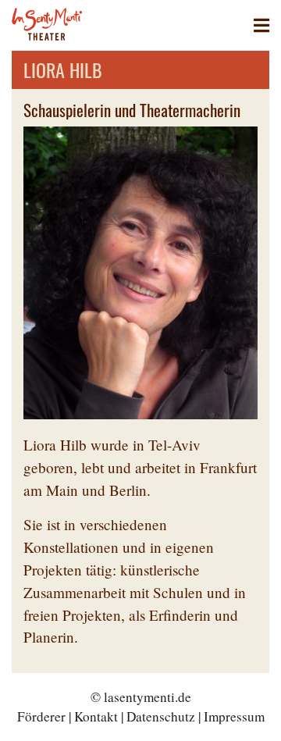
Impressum (234, 716)
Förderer (41, 716)
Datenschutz (160, 716)
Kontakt (96, 716)
